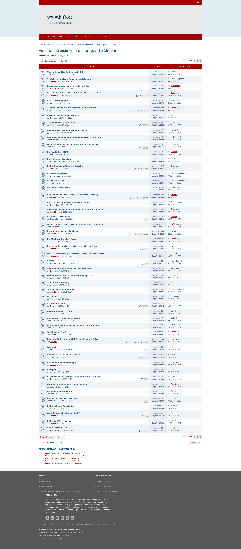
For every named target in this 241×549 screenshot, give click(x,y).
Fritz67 (173, 144)
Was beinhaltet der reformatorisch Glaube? (67, 130)
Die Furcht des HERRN (57, 152)
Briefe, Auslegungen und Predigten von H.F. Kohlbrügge (74, 137)
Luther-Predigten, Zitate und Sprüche (65, 166)
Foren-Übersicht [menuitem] (48, 37)
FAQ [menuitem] (60, 37)
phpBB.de (65, 535)
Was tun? (51, 347)
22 (144, 111)
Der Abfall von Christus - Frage (61, 239)
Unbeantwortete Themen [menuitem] (85, 37)
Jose (52, 183)
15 (147, 169)
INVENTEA (66, 532)
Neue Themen (46, 486)
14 (144, 169)
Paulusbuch (175, 261)
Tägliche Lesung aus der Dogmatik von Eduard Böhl (72, 107)
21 (141, 111)
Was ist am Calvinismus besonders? (64, 355)
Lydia (173, 318)
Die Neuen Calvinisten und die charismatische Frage (72, 246)
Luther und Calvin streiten (59, 421)
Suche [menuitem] (68, 37)
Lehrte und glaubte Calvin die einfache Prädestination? (73, 325)
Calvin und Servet (55, 181)
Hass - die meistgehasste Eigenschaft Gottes (68, 202)
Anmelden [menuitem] (195, 3)
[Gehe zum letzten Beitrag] (175, 72)
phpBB (51, 529)
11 (135, 169)
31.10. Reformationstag (58, 282)
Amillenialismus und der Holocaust (63, 115)
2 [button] (197, 61)
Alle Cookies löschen (104, 486)
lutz (172, 282)
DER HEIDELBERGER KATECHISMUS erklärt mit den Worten (75, 93)
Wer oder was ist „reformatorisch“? (64, 413)
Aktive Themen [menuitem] (105, 37)
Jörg (52, 169)
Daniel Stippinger (177, 79)
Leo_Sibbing (64, 56)
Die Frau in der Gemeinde (59, 159)
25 (147, 234)
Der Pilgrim (54, 56)
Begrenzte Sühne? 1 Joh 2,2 (60, 311)
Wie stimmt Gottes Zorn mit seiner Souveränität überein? (74, 376)
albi (172, 72)
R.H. (52, 306)
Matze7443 (54, 140)
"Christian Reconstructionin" (61, 289)
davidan (53, 278)
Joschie (53, 81)
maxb (173, 304)
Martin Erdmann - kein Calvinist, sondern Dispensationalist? (76, 224)
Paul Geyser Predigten (57, 100)
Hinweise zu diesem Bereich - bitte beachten (68, 86)
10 (147, 198)
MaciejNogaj (55, 401)
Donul (173, 246)
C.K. (52, 285)
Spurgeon (51, 369)
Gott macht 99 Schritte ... (59, 428)
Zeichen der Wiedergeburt (59, 391)
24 (144, 234)
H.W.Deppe (54, 75)
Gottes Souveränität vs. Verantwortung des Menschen (73, 144)
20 (138, 111)
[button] (200, 61)
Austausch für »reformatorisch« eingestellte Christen (77, 51)
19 (135, 111)
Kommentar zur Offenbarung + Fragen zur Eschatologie (73, 195)
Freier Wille (52, 261)
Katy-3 (52, 147)
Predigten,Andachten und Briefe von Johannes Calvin (73, 339)
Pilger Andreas (176, 289)
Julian (52, 242)
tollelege (53, 103)
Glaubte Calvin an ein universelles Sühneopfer (69, 268)
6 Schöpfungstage (56, 303)
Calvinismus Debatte (57, 174)
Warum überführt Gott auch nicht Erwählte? (68, 384)
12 (138, 169)
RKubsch (174, 325)
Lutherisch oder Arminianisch (61, 406)
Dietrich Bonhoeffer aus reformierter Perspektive (70, 275)
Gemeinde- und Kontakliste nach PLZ (65, 72)
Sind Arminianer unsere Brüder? (62, 122)
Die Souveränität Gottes (58, 188)
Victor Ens (54, 190)
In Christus (52, 296)
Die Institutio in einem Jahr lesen (63, 231)
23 (147, 111)
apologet (174, 296)
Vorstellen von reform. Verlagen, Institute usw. (69, 79)
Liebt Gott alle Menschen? (59, 216)
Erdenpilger (54, 205)
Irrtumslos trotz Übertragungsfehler (64, 318)
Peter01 (53, 271)
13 (141, 169)
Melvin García (78, 532)
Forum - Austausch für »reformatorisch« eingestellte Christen (64, 491)
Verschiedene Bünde (57, 332)
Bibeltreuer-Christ (57, 162)
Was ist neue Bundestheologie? (62, 362)
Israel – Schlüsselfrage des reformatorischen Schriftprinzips (75, 254)
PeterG (173, 123)
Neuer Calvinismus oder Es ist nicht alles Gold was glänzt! (75, 209)
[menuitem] (43, 538)
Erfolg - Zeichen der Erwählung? (62, 398)
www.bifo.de (60, 16)
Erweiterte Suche (102, 482)
